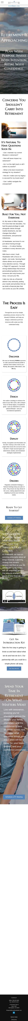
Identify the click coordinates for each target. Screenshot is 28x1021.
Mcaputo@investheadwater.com (14, 1010)
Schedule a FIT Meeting (14, 797)
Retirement (14, 1019)
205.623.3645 (15, 1000)
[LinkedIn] (14, 1013)
